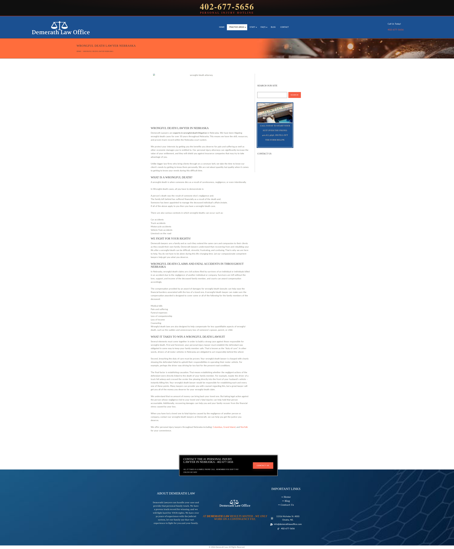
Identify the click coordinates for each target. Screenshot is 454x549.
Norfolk (244, 427)
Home (79, 51)
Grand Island (229, 427)
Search (295, 95)
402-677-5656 (396, 30)
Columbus (217, 427)
